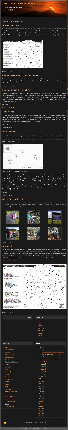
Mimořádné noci (9, 376)
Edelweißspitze (54, 93)
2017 (41, 398)
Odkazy (40, 335)
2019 (41, 393)
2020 (41, 391)
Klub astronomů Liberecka (11, 362)
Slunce (6, 394)
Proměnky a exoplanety (11, 391)
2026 (41, 347)
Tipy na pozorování (10, 401)
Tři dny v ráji (8, 112)
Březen (43, 371)
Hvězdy (7, 359)
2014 (41, 406)
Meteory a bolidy (9, 371)
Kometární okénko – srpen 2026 (50, 359)
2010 (41, 416)
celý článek (5, 83)
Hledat (29, 317)
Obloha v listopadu (10, 25)
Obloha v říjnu (8, 246)
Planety (7, 384)
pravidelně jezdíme (24, 117)
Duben (43, 369)
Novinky (7, 381)
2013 (41, 408)
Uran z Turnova (9, 131)
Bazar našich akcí (9, 349)
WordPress (27, 428)
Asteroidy (7, 347)
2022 (41, 386)
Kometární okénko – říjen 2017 (16, 90)
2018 (41, 396)
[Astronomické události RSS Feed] (4, 423)
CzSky (39, 320)
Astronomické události (19, 3)
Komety (7, 364)
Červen (43, 364)
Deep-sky (7, 352)
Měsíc (6, 369)
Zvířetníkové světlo (10, 406)
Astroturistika (41, 333)
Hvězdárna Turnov (9, 357)
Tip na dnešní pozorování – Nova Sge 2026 (53, 352)
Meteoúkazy (8, 374)
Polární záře (8, 386)
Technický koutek (9, 399)
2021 (41, 388)
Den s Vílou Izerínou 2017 (14, 199)
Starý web (40, 338)
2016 (41, 401)
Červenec (44, 361)
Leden (43, 376)
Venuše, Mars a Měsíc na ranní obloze (20, 75)
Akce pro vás (41, 328)
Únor (43, 374)
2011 (41, 413)
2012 (41, 411)
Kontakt (40, 325)
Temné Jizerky (41, 330)
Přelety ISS (8, 389)
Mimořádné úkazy (9, 379)
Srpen (43, 349)
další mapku (44, 28)
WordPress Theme (35, 428)
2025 (41, 379)
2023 (41, 383)
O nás (39, 323)
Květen (43, 366)
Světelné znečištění (10, 396)
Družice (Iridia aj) (9, 354)
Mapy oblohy (8, 367)
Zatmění (7, 404)
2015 (41, 403)
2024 (41, 381)
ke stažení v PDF (10, 261)
